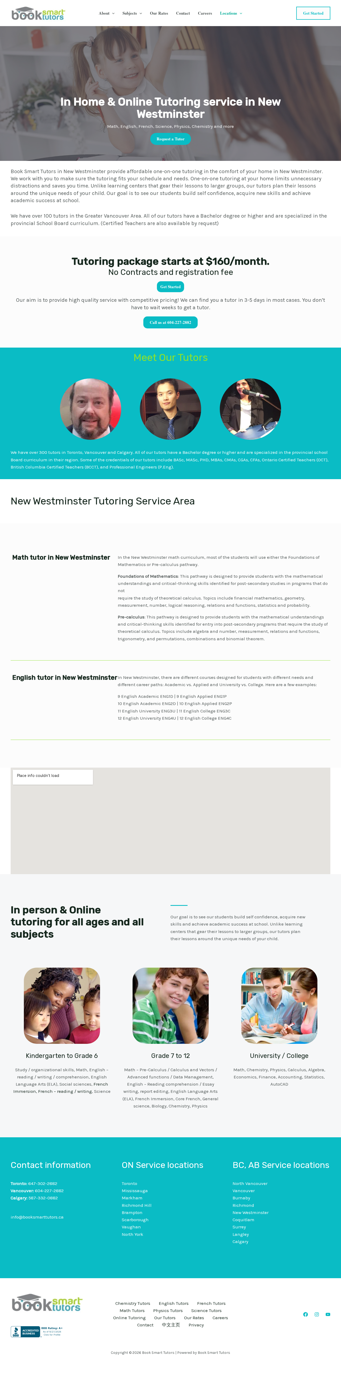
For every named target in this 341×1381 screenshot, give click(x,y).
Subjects (130, 13)
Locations (228, 13)
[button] (112, 13)
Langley (241, 1234)
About (104, 13)
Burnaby (241, 1197)
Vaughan (131, 1226)
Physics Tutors (168, 1310)
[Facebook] (305, 1314)
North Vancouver (250, 1183)
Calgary (240, 1241)
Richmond (243, 1205)
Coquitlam (243, 1219)
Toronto (129, 1183)
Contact (183, 13)
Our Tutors (165, 1317)
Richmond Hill (137, 1205)
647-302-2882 (42, 1183)
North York (132, 1234)
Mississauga (135, 1190)
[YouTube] (328, 1314)
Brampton (132, 1212)
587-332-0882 (43, 1197)
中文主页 (171, 1324)
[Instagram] (316, 1314)
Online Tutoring (129, 1317)
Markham (132, 1197)
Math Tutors (132, 1310)
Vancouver (244, 1190)
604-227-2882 (49, 1190)
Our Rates (159, 13)
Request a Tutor (171, 139)
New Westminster (251, 1212)
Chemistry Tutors (132, 1303)
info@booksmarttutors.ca (37, 1217)
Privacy (196, 1324)
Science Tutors (206, 1310)
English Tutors (174, 1303)
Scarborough (135, 1219)
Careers (205, 13)
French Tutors (211, 1303)
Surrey (239, 1226)
